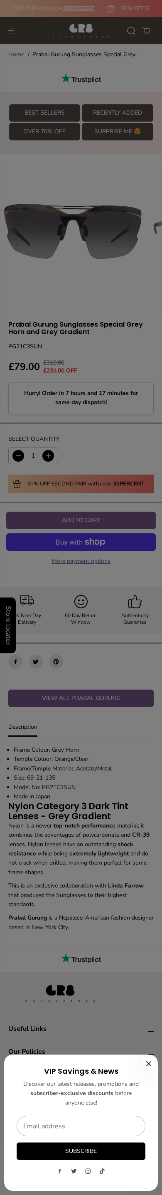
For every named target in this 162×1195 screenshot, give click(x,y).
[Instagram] (88, 1171)
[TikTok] (102, 1171)
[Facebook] (60, 1171)
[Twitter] (74, 1171)
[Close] (149, 1064)
